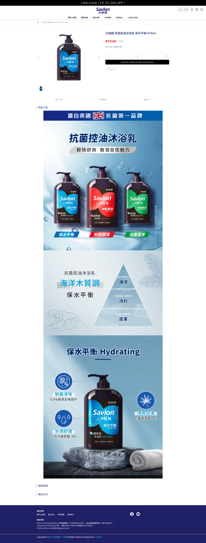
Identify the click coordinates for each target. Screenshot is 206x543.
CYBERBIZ (98, 537)
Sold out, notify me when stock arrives (137, 62)
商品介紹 (58, 99)
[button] (99, 57)
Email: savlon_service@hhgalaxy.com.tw (53, 528)
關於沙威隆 (41, 514)
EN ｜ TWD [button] (183, 9)
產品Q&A (51, 514)
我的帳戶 (70, 514)
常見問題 (61, 514)
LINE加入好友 (133, 17)
